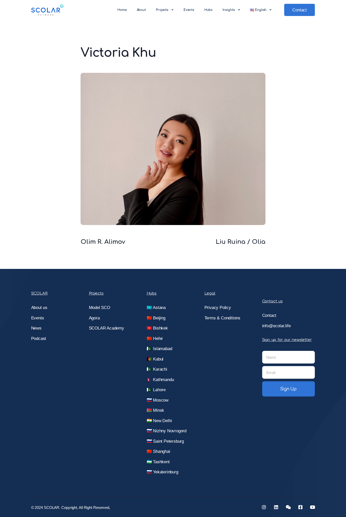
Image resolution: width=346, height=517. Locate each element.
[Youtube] (312, 507)
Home (122, 10)
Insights (229, 10)
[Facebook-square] (300, 507)
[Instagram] (264, 507)
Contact (299, 10)
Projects (162, 10)
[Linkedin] (276, 507)
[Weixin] (288, 507)
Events (189, 10)
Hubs (208, 10)
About (141, 10)
